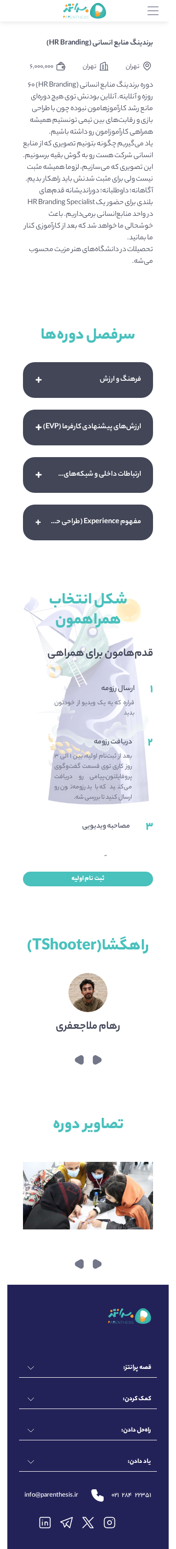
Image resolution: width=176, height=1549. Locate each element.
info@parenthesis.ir (51, 1495)
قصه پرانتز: (137, 1368)
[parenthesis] (84, 11)
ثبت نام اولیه (88, 879)
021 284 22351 (131, 1495)
